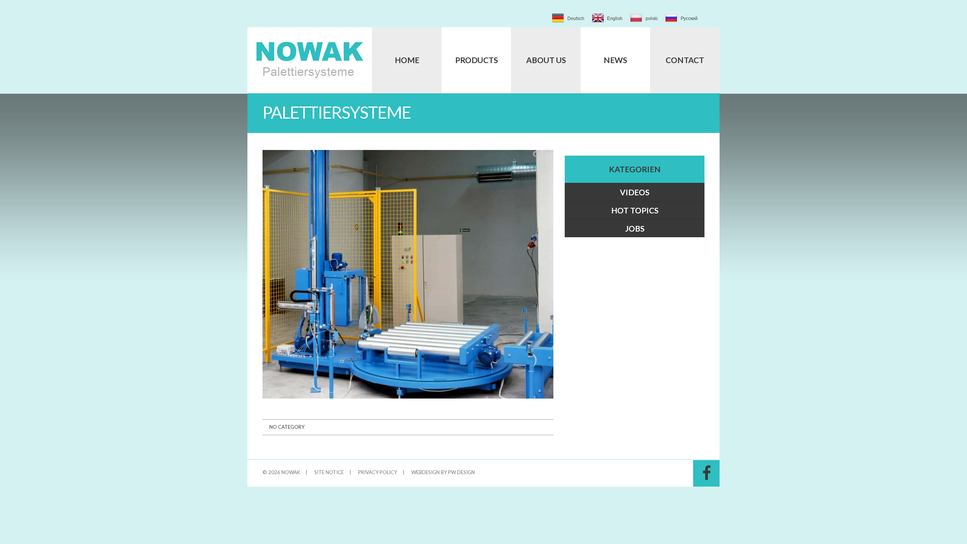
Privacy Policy (377, 472)
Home (407, 60)
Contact (685, 60)
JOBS (634, 228)
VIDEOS (634, 192)
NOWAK (290, 472)
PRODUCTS (476, 60)
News (615, 60)
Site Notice (329, 472)
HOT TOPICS (634, 210)
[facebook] (706, 473)
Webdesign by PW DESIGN (443, 472)
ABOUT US (546, 60)
